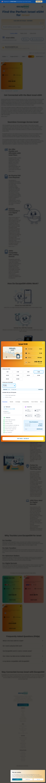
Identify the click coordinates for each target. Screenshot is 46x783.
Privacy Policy (30, 776)
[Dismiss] (44, 1)
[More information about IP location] (8, 411)
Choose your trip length (7, 382)
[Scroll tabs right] (43, 402)
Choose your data (6, 368)
